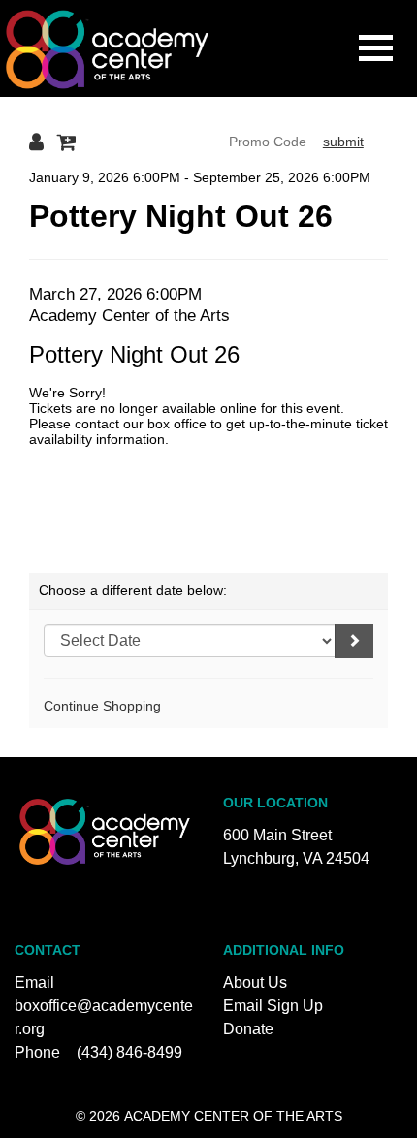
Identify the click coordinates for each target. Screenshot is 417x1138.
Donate (248, 1029)
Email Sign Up (273, 1005)
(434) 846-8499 (129, 1052)
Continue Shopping (102, 705)
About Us (255, 982)
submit (343, 141)
